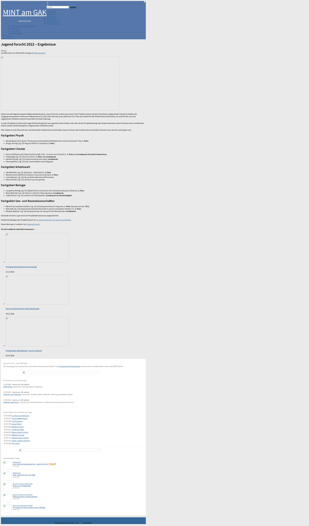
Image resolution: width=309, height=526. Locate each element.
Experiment (51, 16)
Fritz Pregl (16, 443)
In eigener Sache (53, 21)
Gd (5, 50)
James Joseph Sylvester (21, 441)
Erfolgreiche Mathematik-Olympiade (21, 267)
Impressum (57, 518)
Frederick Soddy (18, 429)
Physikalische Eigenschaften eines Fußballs (29, 507)
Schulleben (15, 28)
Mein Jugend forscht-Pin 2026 (24, 475)
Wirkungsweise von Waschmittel (25, 496)
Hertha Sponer (17, 421)
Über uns (10, 38)
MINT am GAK (25, 12)
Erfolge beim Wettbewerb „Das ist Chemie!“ (24, 350)
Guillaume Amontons (11, 402)
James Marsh (16, 424)
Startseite (52, 11)
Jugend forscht (33, 224)
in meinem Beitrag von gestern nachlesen (53, 220)
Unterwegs (15, 31)
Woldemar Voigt (18, 427)
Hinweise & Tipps (54, 23)
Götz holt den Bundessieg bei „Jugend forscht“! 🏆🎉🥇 (34, 464)
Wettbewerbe (16, 33)
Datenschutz (79, 518)
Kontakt (67, 518)
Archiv (9, 35)
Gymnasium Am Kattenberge (69, 366)
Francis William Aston (19, 418)
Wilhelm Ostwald (18, 435)
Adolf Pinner (8, 387)
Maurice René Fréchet (20, 432)
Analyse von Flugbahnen (22, 486)
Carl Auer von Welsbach (20, 416)
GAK (80, 523)
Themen (51, 14)
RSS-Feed (91, 518)
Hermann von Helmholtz (12, 394)
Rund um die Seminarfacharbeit (24, 26)
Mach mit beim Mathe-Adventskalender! (22, 308)
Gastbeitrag (52, 19)
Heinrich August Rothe (20, 438)
